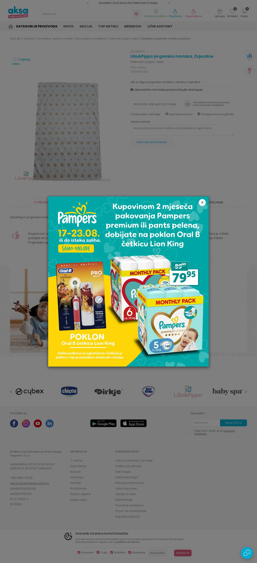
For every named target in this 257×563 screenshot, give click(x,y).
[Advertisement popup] (128, 281)
